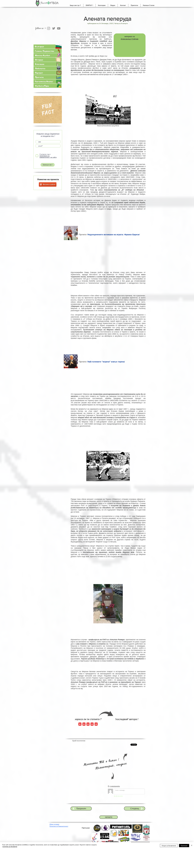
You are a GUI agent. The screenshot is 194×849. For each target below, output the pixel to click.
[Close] (191, 845)
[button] (101, 5)
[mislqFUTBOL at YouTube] (59, 28)
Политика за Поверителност (59, 826)
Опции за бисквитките (169, 846)
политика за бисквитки (9, 846)
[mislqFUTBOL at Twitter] (54, 28)
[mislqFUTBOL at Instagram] (49, 28)
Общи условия (54, 824)
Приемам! (184, 846)
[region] (47, 111)
